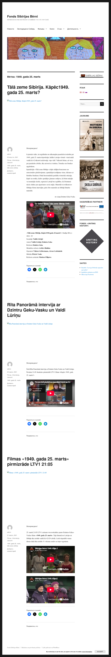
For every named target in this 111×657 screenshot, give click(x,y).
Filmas (9, 160)
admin (9, 154)
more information (87, 651)
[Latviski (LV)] (81, 92)
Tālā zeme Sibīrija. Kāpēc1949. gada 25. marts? (38, 89)
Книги (52, 29)
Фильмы (41, 29)
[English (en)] (83, 92)
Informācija (15, 160)
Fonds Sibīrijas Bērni (22, 16)
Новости (10, 29)
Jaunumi (9, 162)
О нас (59, 29)
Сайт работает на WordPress (50, 647)
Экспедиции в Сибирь (26, 29)
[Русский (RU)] (86, 92)
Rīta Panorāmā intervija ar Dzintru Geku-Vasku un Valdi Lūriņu (36, 309)
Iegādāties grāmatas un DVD (89, 272)
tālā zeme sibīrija (12, 168)
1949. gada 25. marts (13, 165)
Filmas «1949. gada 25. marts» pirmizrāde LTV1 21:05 (38, 461)
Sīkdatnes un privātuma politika (30, 647)
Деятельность (72, 29)
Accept (100, 652)
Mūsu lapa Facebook (87, 274)
